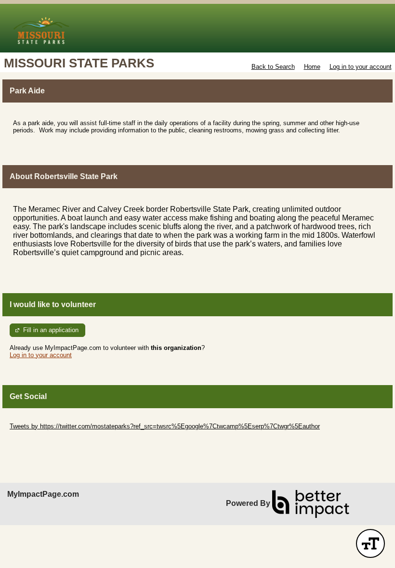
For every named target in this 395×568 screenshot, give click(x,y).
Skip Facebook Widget (41, 440)
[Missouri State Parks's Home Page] (197, 28)
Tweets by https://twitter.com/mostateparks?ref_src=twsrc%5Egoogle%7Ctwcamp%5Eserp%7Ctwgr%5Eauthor (165, 426)
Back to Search (273, 66)
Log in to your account (360, 66)
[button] (370, 543)
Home (312, 66)
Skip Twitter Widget (37, 419)
